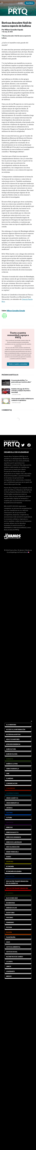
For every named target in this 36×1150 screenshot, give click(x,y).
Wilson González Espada (14, 30)
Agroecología (11, 754)
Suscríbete (29, 3)
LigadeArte (10, 971)
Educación (10, 876)
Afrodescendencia (13, 744)
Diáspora (9, 861)
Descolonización (12, 847)
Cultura (9, 812)
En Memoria (10, 903)
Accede (20, 3)
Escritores (10, 912)
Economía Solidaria (14, 871)
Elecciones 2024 (12, 898)
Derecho (9, 827)
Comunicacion (11, 783)
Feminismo (10, 922)
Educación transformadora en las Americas (17, 882)
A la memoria (11, 724)
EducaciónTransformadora (17, 888)
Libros (8, 966)
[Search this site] (2, 2)
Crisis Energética (12, 803)
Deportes (9, 822)
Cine (7, 773)
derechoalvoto (12, 832)
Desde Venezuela (12, 852)
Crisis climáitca (12, 798)
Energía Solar (11, 908)
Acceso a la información (15, 729)
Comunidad (10, 788)
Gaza (8, 942)
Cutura (9, 817)
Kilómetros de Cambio (14, 956)
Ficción (9, 932)
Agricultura (11, 749)
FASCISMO (9, 917)
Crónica (9, 808)
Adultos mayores (12, 739)
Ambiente (9, 759)
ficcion (9, 927)
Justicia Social (11, 952)
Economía (10, 866)
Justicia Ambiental (13, 947)
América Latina (12, 764)
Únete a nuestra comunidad (18, 364)
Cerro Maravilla (12, 768)
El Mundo (9, 893)
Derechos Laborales (14, 842)
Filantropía (10, 937)
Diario (8, 857)
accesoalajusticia (13, 734)
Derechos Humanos (13, 837)
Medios (8, 976)
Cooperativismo (12, 793)
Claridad (9, 778)
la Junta (9, 961)
